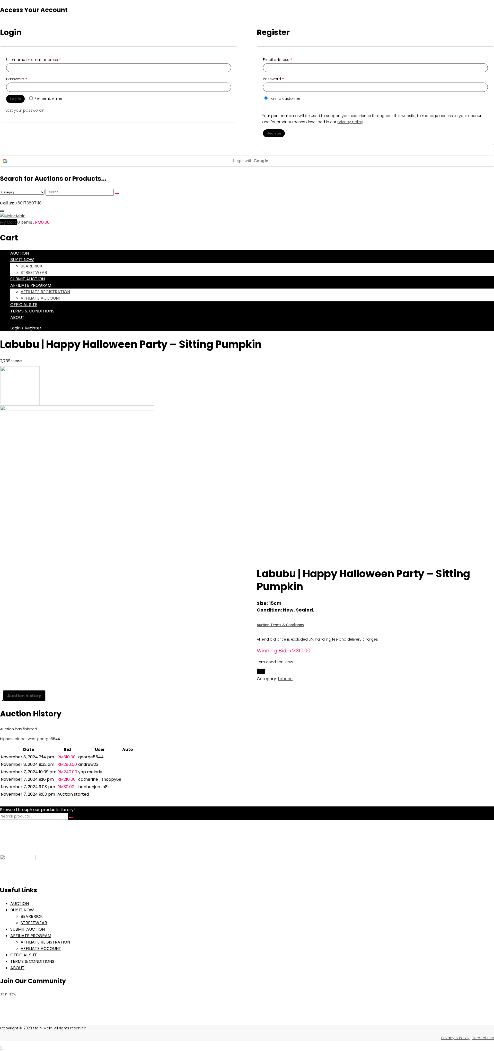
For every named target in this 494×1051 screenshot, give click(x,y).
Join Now (8, 994)
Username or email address (33, 59)
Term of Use (483, 1037)
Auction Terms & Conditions (280, 624)
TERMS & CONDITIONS (32, 311)
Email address (277, 59)
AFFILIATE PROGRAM (30, 285)
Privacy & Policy (455, 1037)
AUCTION (19, 253)
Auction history (24, 696)
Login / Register (25, 328)
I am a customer (284, 98)
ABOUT (17, 317)
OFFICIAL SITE (23, 305)
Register (274, 133)
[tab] (24, 695)
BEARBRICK (32, 266)
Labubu (285, 679)
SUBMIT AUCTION (27, 279)
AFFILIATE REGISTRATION (45, 292)
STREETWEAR (34, 272)
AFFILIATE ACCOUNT (41, 298)
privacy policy (350, 121)
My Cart (8, 222)
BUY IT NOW (22, 260)
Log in (15, 99)
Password (16, 79)
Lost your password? (24, 110)
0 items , (33, 222)
